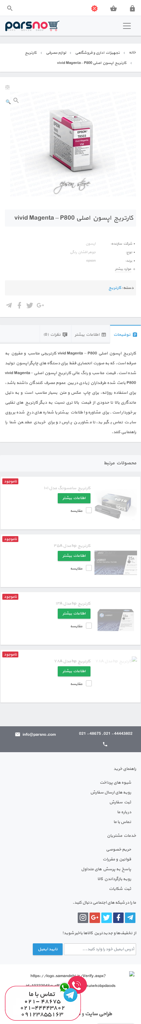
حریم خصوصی (118, 849)
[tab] (125, 334)
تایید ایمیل (48, 949)
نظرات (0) (52, 334)
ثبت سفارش (120, 802)
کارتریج (31, 53)
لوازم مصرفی (56, 53)
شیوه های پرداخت (115, 782)
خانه (132, 52)
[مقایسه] (7, 87)
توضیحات (122, 334)
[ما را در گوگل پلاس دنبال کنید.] (95, 918)
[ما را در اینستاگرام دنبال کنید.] (83, 918)
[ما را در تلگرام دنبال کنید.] (130, 918)
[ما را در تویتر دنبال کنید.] (106, 918)
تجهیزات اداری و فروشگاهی (97, 53)
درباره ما (124, 812)
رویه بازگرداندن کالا (114, 879)
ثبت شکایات (120, 889)
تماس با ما (122, 822)
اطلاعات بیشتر (87, 334)
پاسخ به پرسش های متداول (106, 869)
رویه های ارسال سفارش (110, 792)
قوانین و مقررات (117, 859)
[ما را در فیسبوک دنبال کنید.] (118, 918)
